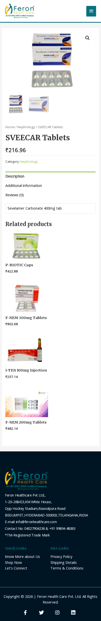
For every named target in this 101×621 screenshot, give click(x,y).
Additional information (23, 185)
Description (14, 176)
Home (10, 127)
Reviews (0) (14, 194)
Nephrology (26, 127)
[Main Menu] (91, 11)
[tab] (50, 176)
